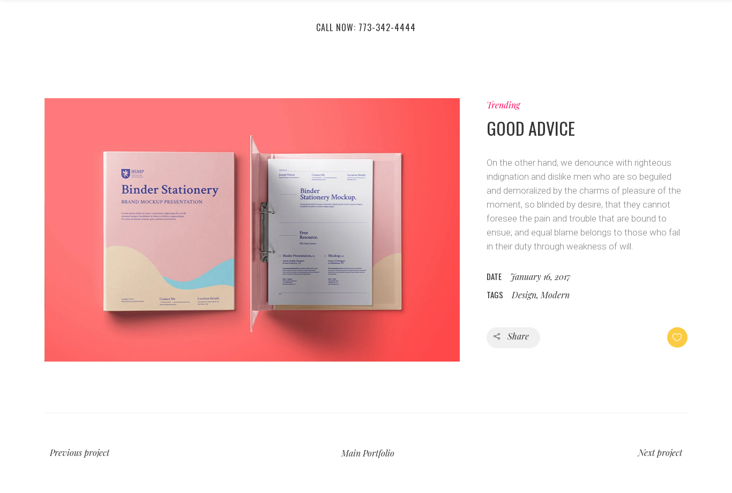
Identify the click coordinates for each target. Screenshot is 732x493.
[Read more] (252, 230)
